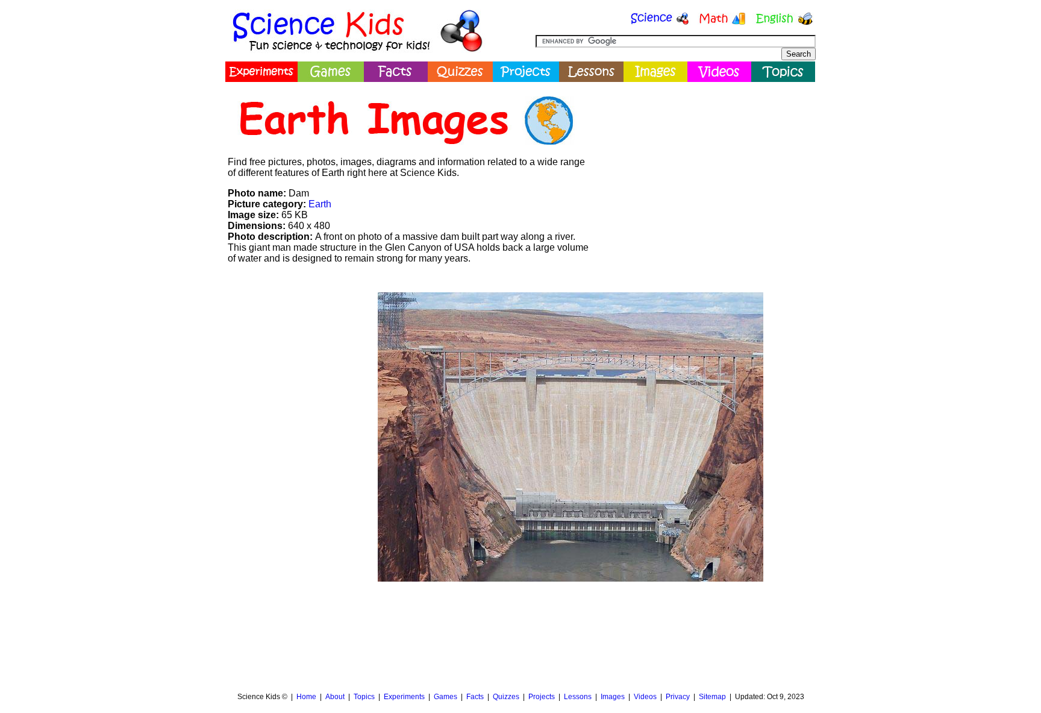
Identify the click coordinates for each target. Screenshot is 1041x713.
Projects (541, 697)
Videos (645, 697)
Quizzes (506, 697)
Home (306, 697)
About (335, 697)
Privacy (678, 697)
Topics (364, 697)
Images (613, 697)
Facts (475, 697)
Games (445, 697)
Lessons (578, 697)
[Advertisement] (704, 171)
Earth (319, 204)
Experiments (404, 697)
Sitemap (712, 697)
